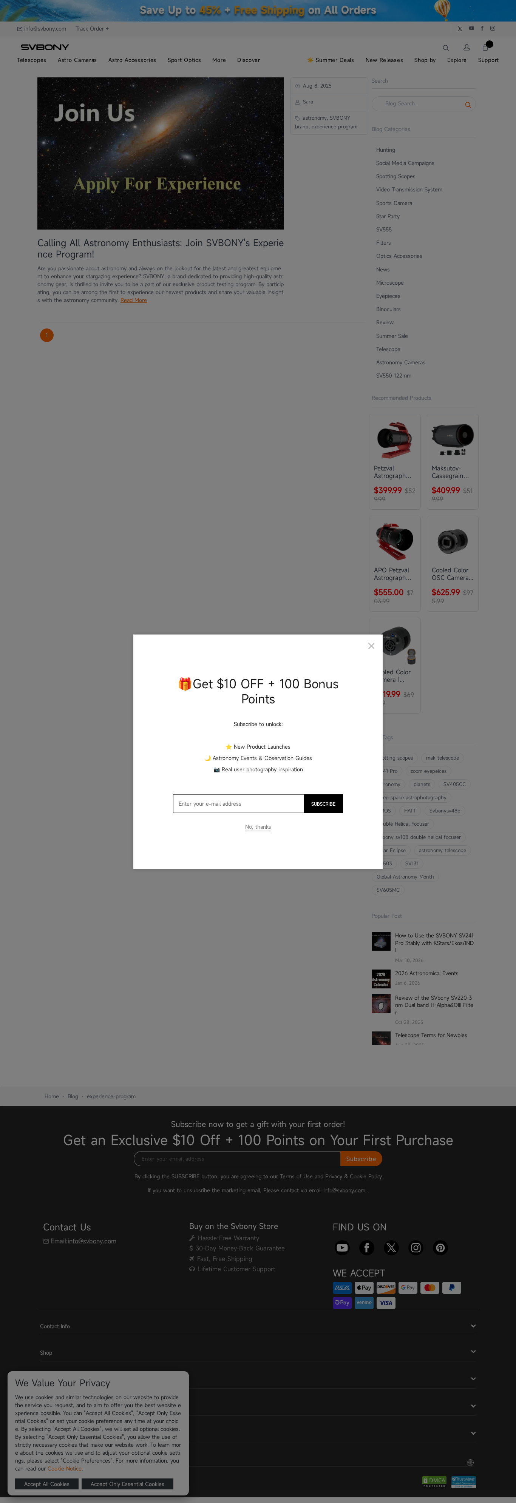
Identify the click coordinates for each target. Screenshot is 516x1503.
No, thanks (258, 826)
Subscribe (323, 803)
